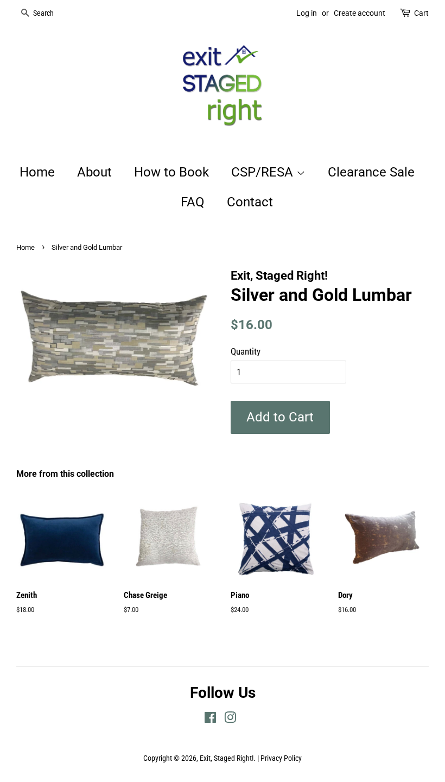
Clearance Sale (371, 172)
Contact (250, 202)
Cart (421, 13)
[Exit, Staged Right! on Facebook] (210, 719)
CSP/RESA (263, 172)
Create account (359, 13)
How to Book (171, 172)
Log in (306, 13)
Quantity (245, 351)
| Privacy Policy (279, 758)
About (94, 172)
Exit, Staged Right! (226, 758)
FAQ (193, 202)
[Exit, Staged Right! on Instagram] (230, 719)
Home (37, 172)
